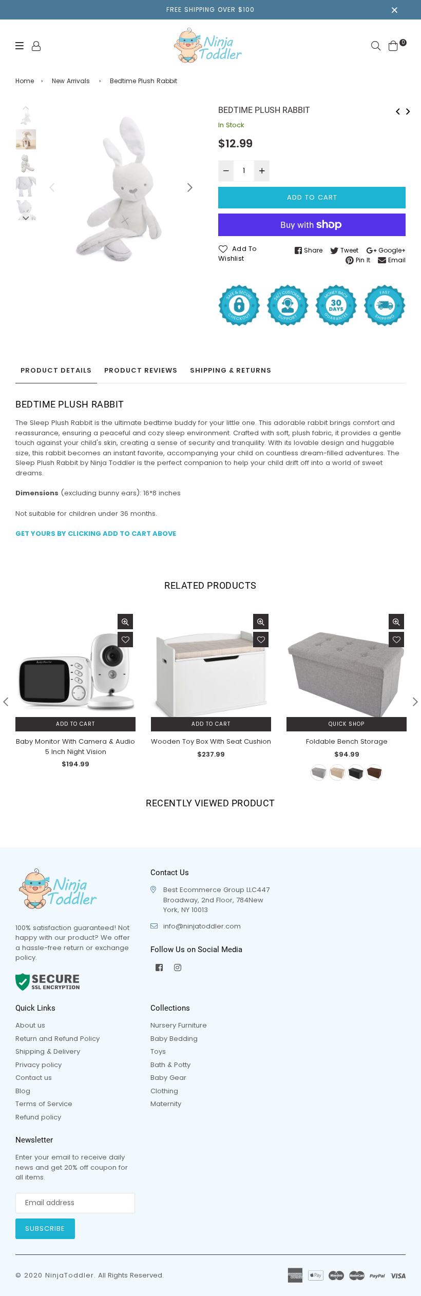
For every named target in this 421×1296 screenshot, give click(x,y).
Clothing (164, 1091)
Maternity (165, 1104)
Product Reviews (141, 370)
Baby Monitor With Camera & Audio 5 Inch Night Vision (75, 747)
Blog (22, 1091)
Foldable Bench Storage (347, 741)
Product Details (56, 370)
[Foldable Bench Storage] (398, 110)
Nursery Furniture (178, 1025)
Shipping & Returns (231, 370)
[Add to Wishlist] (125, 639)
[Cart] (393, 45)
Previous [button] (52, 187)
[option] (121, 187)
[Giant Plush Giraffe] (408, 110)
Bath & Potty (170, 1065)
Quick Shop (347, 724)
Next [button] (190, 187)
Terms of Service (43, 1104)
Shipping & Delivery (47, 1051)
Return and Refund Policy (57, 1038)
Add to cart (75, 724)
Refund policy (38, 1117)
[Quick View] (125, 621)
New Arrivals (71, 80)
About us (30, 1025)
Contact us (33, 1077)
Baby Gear (168, 1077)
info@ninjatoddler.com (202, 926)
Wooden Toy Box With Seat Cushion (211, 741)
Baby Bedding (174, 1038)
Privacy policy (38, 1065)
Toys (158, 1051)
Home (24, 80)
